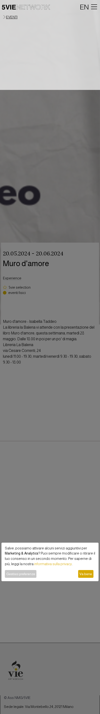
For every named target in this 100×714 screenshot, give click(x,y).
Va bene (85, 574)
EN (84, 7)
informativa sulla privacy (53, 564)
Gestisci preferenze (20, 574)
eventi (11, 17)
